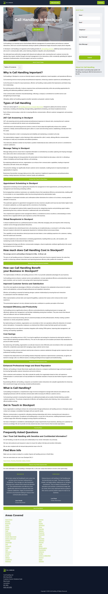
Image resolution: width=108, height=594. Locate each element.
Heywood (41, 533)
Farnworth (42, 535)
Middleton (8, 561)
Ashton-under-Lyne (10, 538)
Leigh (40, 544)
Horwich (41, 557)
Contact (101, 2)
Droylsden (8, 533)
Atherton (41, 542)
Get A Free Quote (38, 508)
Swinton (41, 519)
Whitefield (41, 525)
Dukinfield (8, 535)
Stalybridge (8, 542)
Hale (6, 550)
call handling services (47, 49)
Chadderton (8, 559)
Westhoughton (43, 548)
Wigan (40, 559)
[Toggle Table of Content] (19, 67)
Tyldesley (41, 540)
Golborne (41, 552)
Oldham (7, 557)
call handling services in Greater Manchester (30, 106)
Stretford (7, 540)
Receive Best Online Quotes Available (38, 263)
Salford (7, 548)
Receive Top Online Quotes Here (38, 361)
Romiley (13, 460)
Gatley (24, 460)
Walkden (41, 531)
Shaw (40, 527)
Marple (7, 529)
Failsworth (8, 546)
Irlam (40, 521)
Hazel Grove (6, 460)
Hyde (6, 531)
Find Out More (38, 427)
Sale (6, 544)
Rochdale (41, 538)
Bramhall (18, 460)
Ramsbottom (42, 550)
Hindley (41, 554)
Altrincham (8, 552)
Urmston (7, 554)
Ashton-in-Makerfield (44, 555)
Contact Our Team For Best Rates (38, 179)
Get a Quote (37, 29)
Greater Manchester (10, 536)
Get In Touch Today (38, 62)
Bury (40, 536)
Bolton (40, 546)
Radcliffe (41, 529)
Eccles (7, 555)
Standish (41, 561)
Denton (28, 460)
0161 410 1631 (55, 2)
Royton (41, 523)
